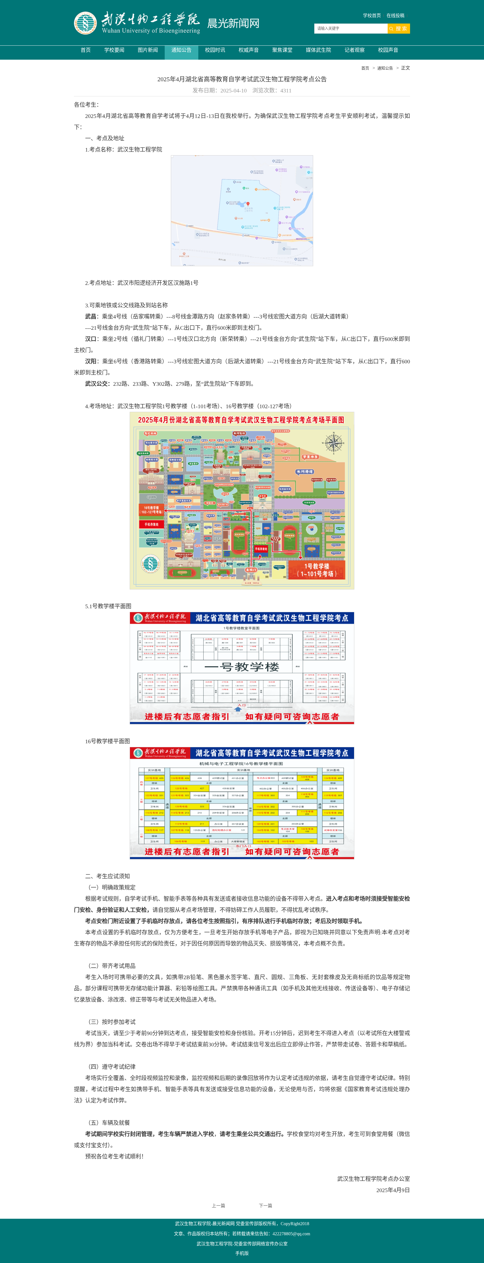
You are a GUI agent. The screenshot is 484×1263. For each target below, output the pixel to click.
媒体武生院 (318, 50)
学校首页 (372, 15)
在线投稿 (395, 15)
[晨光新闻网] (166, 23)
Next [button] (448, 629)
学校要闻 (114, 50)
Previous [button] (29, 629)
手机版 (242, 1253)
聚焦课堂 (282, 50)
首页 (86, 50)
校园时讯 (215, 50)
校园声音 (388, 50)
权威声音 (249, 50)
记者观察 (355, 50)
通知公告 (181, 50)
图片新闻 (148, 50)
